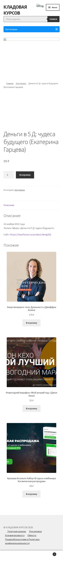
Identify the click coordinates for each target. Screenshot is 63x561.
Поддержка (35, 531)
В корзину (25, 174)
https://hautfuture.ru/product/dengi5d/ (30, 234)
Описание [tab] (9, 205)
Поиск (53, 19)
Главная (9, 83)
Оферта (32, 535)
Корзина (48, 553)
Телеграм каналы (16, 531)
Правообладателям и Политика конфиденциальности (22, 541)
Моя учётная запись (10, 556)
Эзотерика (21, 83)
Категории (11, 29)
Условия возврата (14, 535)
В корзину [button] (31, 322)
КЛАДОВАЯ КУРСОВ (15, 10)
